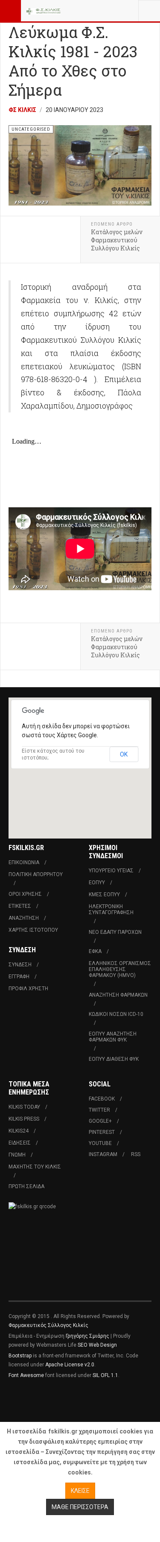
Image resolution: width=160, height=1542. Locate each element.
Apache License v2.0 (69, 1365)
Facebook (102, 1099)
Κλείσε (80, 1490)
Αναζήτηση (24, 918)
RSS (135, 1154)
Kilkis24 (19, 1131)
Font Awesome (26, 1375)
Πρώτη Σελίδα (26, 1186)
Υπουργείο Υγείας (111, 871)
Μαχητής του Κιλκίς (35, 1167)
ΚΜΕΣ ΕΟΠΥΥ (104, 895)
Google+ (100, 1121)
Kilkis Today (24, 1107)
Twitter (99, 1110)
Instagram (103, 1154)
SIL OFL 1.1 (105, 1375)
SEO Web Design (97, 1345)
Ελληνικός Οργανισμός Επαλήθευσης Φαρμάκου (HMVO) (120, 969)
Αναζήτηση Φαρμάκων (118, 995)
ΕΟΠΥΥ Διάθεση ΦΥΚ (114, 1059)
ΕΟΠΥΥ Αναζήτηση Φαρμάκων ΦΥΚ (113, 1037)
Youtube (100, 1143)
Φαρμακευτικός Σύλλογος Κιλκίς (48, 1325)
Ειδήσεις (20, 1143)
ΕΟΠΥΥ (97, 883)
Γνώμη (17, 1155)
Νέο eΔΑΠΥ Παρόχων (115, 932)
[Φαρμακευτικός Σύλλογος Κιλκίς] (43, 10)
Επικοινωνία (24, 862)
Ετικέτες (20, 906)
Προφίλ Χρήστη (28, 989)
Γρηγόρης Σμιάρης (87, 1336)
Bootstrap (20, 1356)
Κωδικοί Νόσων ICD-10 (116, 1014)
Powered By (47, 1401)
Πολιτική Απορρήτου (36, 874)
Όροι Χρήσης (25, 894)
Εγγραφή (19, 977)
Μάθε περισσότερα (80, 1507)
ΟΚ (124, 754)
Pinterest (102, 1132)
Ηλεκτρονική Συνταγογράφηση (111, 909)
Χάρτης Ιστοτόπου (33, 930)
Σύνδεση (20, 965)
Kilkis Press (24, 1119)
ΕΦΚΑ (95, 951)
